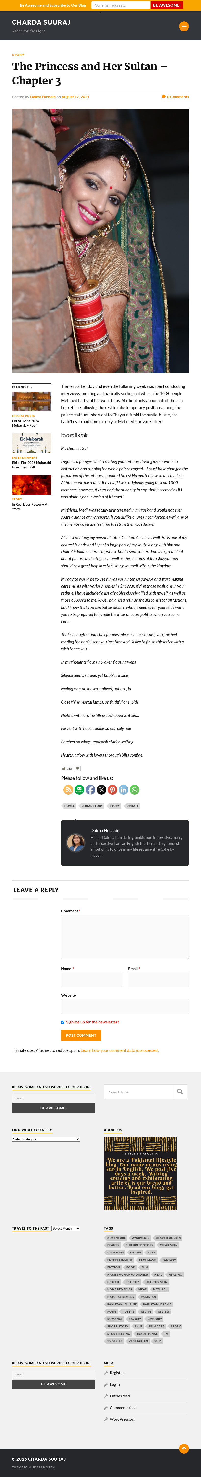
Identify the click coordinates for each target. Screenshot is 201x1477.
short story (117, 1326)
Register (117, 1372)
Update (133, 805)
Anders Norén (42, 1467)
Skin (138, 1326)
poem (111, 1311)
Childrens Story (139, 1245)
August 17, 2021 (75, 96)
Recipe (146, 1311)
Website (68, 995)
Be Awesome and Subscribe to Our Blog (53, 5)
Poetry (129, 1311)
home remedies (119, 1289)
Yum (157, 1341)
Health (113, 1282)
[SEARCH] (180, 1091)
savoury (155, 1318)
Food (130, 1267)
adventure (116, 1237)
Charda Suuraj (41, 22)
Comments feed (123, 1407)
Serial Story (92, 805)
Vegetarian (138, 1341)
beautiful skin (168, 1237)
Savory (135, 1318)
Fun (145, 1267)
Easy (151, 1252)
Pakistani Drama (157, 1304)
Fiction (113, 1267)
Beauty (113, 1245)
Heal (158, 1274)
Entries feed (120, 1395)
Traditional (147, 1333)
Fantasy (169, 1260)
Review (164, 1311)
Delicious (115, 1252)
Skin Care (156, 1326)
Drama (135, 1252)
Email (134, 969)
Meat (142, 1289)
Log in (115, 1384)
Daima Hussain (43, 96)
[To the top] (184, 1449)
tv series (114, 1341)
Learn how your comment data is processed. (120, 1050)
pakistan (148, 1296)
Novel (69, 805)
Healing (175, 1274)
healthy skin (156, 1282)
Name (67, 969)
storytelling (118, 1333)
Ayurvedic (141, 1237)
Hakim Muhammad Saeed (127, 1274)
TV (166, 1333)
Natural (160, 1289)
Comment (70, 911)
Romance (115, 1318)
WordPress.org (122, 1419)
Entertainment (120, 1260)
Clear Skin (168, 1245)
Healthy (132, 1282)
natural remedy (121, 1296)
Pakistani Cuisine (122, 1304)
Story (18, 55)
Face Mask (147, 1260)
